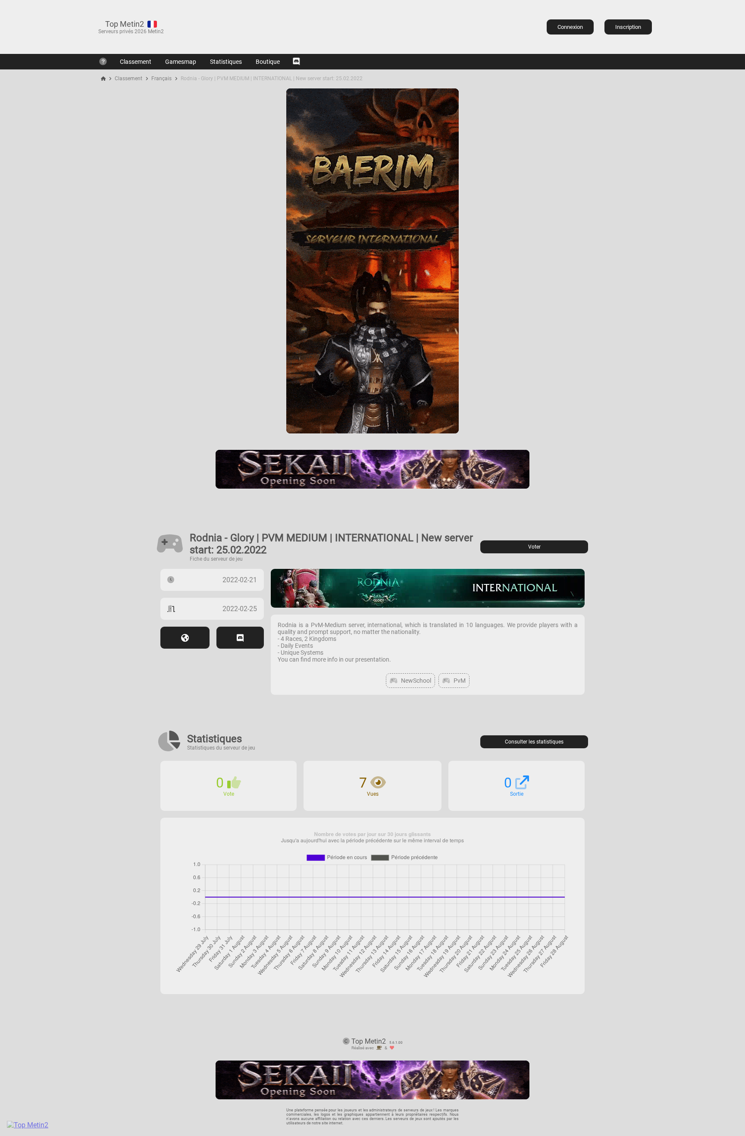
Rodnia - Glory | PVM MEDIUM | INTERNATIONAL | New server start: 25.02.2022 (272, 78)
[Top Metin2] (80, 1125)
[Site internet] (185, 638)
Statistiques (226, 61)
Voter (534, 547)
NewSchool (416, 680)
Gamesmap (180, 61)
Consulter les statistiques (534, 742)
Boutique (268, 61)
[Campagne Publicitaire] (372, 431)
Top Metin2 (124, 23)
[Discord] (296, 61)
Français (161, 78)
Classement (135, 61)
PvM (460, 680)
